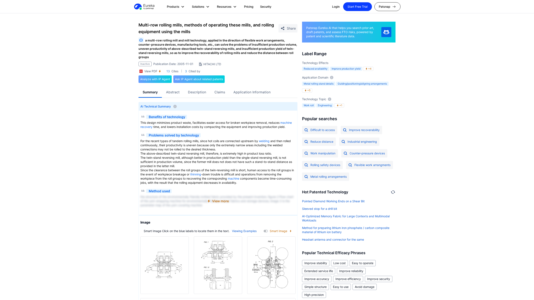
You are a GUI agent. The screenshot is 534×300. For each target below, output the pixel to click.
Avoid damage (364, 287)
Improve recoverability (364, 130)
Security (265, 6)
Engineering (325, 105)
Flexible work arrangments (372, 165)
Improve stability (315, 263)
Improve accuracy (316, 279)
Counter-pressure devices (367, 153)
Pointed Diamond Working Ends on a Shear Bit (333, 201)
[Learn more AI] (386, 32)
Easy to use (341, 287)
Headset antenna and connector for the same (333, 239)
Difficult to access (322, 130)
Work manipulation (322, 153)
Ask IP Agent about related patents (199, 79)
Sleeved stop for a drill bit (319, 208)
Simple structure (315, 287)
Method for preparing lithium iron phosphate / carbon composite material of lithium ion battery (345, 230)
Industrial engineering (362, 141)
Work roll (309, 105)
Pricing (248, 6)
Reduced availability (315, 68)
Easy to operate (362, 263)
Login (336, 6)
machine (286, 122)
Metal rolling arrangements (328, 176)
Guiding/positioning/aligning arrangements (362, 83)
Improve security (378, 279)
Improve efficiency (348, 279)
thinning (195, 174)
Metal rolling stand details (319, 83)
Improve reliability (351, 271)
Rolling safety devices (325, 165)
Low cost (339, 263)
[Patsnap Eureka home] (144, 7)
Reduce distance (321, 141)
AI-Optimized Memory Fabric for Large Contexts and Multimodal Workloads (346, 218)
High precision (314, 294)
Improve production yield (346, 68)
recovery (146, 127)
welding (264, 141)
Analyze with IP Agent (155, 79)
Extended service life (318, 271)
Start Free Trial (358, 6)
